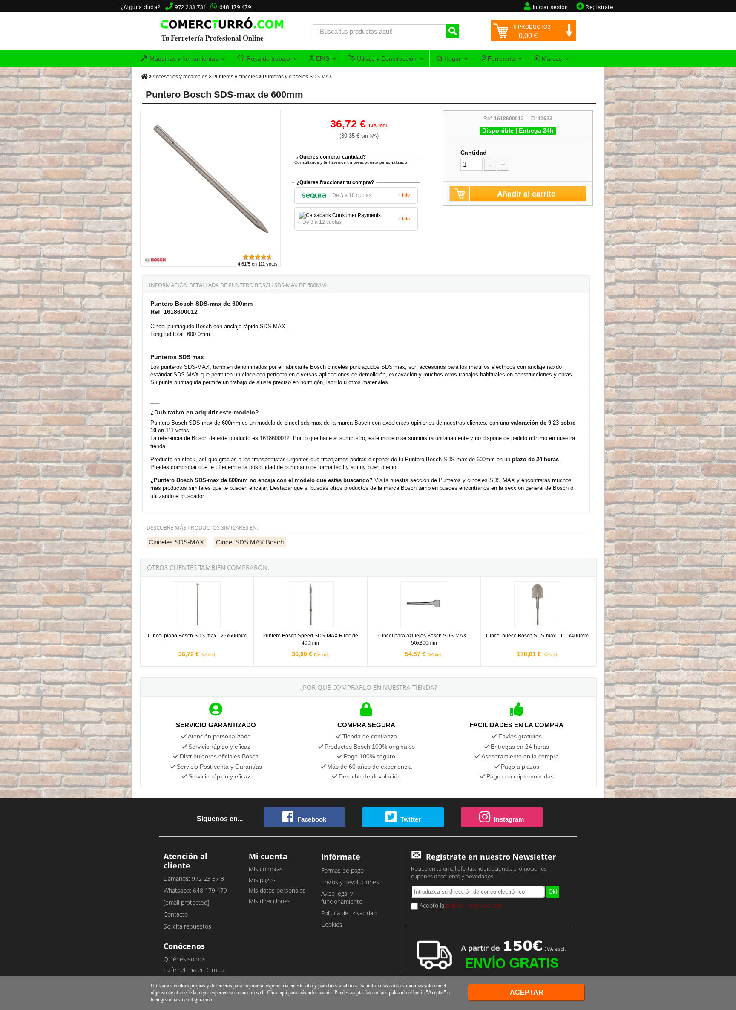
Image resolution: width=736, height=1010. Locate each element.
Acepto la (459, 905)
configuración (198, 1000)
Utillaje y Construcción (386, 58)
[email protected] (186, 902)
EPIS (321, 58)
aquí (283, 993)
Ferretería (500, 58)
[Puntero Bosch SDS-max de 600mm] (211, 248)
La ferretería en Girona (194, 970)
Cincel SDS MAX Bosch (250, 542)
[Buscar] (452, 31)
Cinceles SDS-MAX (176, 542)
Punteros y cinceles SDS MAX (297, 77)
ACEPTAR (526, 992)
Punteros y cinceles (235, 77)
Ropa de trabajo (267, 58)
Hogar (452, 58)
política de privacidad (473, 905)
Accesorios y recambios (179, 77)
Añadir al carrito (526, 193)
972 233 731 (191, 7)
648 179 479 (235, 7)
